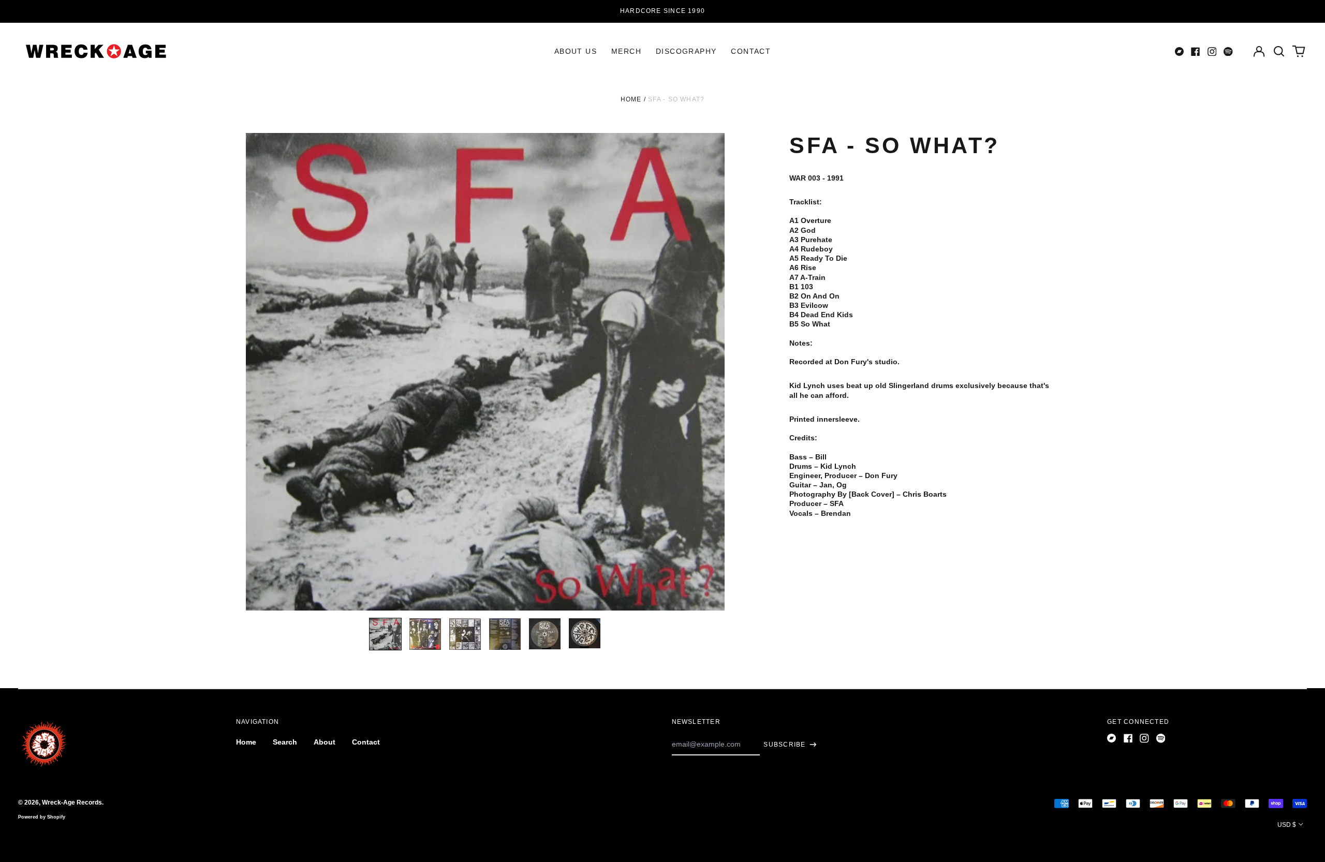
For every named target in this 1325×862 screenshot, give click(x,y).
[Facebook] (1195, 51)
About (324, 742)
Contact (366, 742)
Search (285, 742)
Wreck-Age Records (72, 802)
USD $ (1286, 824)
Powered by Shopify (41, 817)
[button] (1279, 51)
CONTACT (751, 51)
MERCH (626, 51)
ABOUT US (575, 51)
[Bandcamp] (1179, 51)
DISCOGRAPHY (686, 51)
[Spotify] (1228, 51)
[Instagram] (1212, 51)
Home (631, 99)
